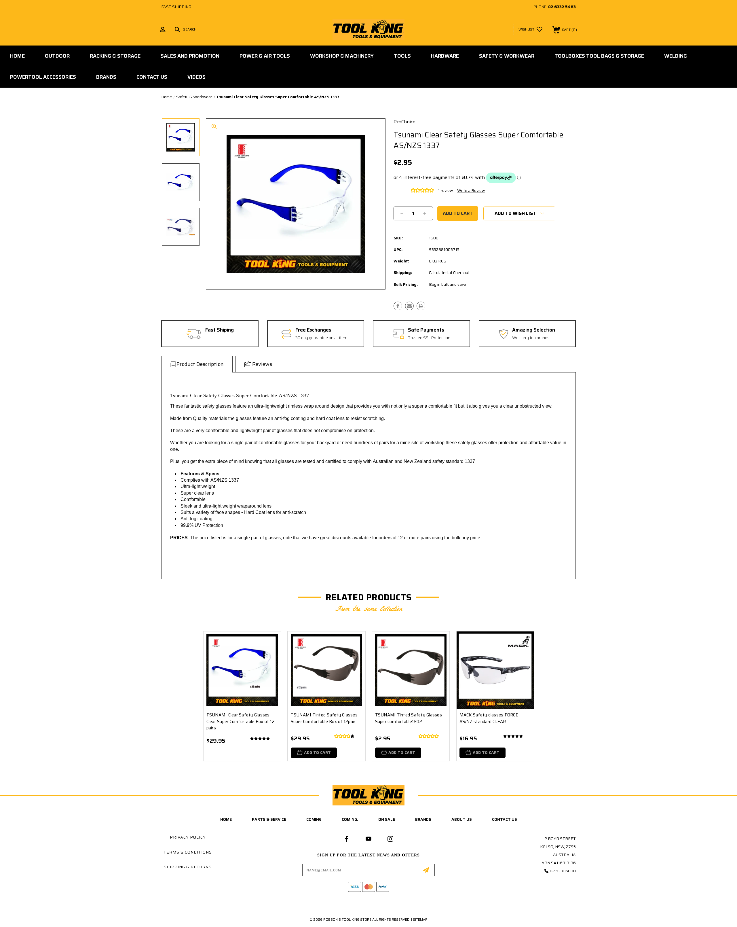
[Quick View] (269, 643)
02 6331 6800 (563, 871)
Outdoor (57, 56)
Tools (402, 56)
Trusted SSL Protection (429, 338)
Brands (106, 77)
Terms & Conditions (188, 852)
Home (17, 56)
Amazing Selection (533, 330)
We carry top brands (530, 338)
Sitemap (420, 919)
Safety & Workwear (506, 56)
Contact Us (151, 77)
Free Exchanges (313, 330)
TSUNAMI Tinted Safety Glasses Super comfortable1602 (408, 718)
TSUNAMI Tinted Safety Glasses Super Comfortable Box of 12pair (324, 718)
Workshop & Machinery (342, 56)
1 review (445, 190)
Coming (314, 819)
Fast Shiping (219, 330)
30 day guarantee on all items (322, 338)
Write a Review (471, 190)
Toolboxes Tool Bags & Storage (599, 56)
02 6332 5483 (562, 6)
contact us (504, 819)
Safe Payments (426, 330)
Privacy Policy (188, 837)
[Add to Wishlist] (269, 658)
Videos (196, 77)
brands (423, 819)
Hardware (445, 56)
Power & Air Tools (265, 56)
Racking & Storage (115, 56)
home (226, 819)
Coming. (350, 819)
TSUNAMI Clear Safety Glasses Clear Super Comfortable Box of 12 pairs (240, 721)
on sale (386, 819)
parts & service (269, 819)
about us (461, 819)
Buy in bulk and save (447, 284)
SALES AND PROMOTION (190, 56)
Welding (675, 56)
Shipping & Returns (188, 867)
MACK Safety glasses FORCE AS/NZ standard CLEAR (488, 718)
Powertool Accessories (43, 77)
